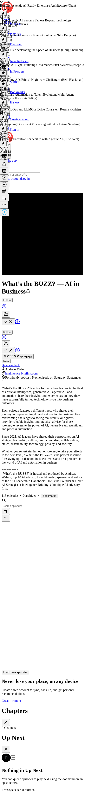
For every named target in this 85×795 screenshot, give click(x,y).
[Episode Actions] (4, 205)
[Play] (4, 212)
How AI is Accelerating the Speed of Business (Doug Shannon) (41, 50)
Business (7, 365)
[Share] (4, 164)
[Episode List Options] (6, 518)
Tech (16, 365)
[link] (42, 175)
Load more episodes (15, 672)
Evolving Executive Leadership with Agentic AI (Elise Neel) (39, 139)
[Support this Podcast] (4, 306)
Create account (11, 700)
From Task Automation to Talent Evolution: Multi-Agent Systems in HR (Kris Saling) (37, 96)
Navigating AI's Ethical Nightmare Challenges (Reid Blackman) (41, 79)
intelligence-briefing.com (21, 373)
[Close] (6, 722)
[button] (28, 291)
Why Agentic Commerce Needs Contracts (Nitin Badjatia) (38, 35)
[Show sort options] (6, 511)
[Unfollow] (8, 321)
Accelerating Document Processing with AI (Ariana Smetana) (40, 124)
